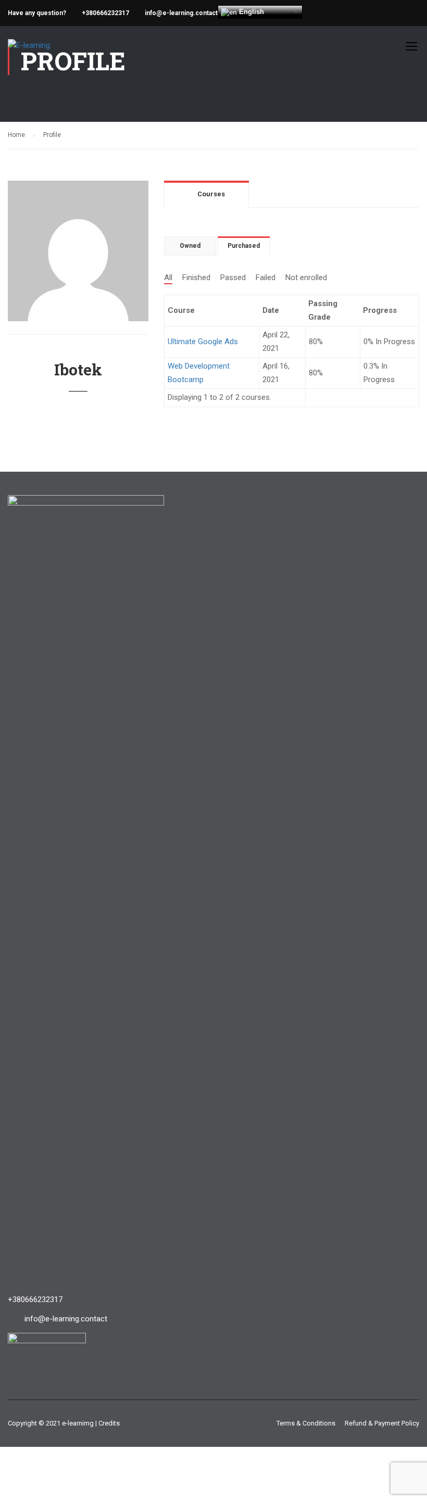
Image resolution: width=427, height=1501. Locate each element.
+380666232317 (105, 13)
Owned (190, 245)
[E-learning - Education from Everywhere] (55, 51)
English (250, 12)
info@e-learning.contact (181, 13)
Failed (265, 277)
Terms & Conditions (306, 1423)
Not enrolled (306, 277)
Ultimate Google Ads (203, 341)
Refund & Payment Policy (382, 1423)
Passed (233, 277)
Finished (196, 277)
